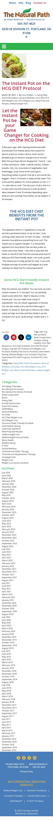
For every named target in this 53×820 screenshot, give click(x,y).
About (12, 2)
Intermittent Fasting (11, 426)
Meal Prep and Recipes (24, 370)
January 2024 (8, 509)
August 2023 (7, 518)
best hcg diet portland (40, 333)
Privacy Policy (26, 771)
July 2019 (6, 651)
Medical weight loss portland (15, 437)
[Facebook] (18, 758)
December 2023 (9, 512)
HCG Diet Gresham (21, 346)
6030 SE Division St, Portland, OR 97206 (26, 31)
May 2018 (6, 690)
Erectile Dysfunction (11, 403)
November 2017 (9, 707)
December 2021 (9, 569)
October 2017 (8, 710)
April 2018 (6, 693)
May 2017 (6, 724)
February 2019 (8, 665)
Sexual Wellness (9, 448)
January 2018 (8, 702)
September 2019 (9, 645)
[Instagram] (29, 758)
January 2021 (8, 600)
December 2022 (9, 535)
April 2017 (6, 727)
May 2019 (6, 656)
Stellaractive (32, 813)
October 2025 (8, 489)
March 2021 (7, 594)
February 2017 (8, 733)
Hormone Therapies (13, 795)
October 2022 (8, 540)
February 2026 (8, 481)
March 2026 (7, 478)
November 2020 (9, 605)
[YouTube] (34, 758)
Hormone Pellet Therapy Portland (17, 423)
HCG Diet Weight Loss (30, 366)
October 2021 (8, 574)
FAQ (20, 2)
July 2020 (6, 617)
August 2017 (7, 716)
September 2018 (9, 679)
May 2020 (6, 622)
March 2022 (7, 560)
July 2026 (6, 472)
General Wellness (27, 97)
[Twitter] (24, 758)
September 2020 (9, 611)
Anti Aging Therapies (11, 386)
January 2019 (8, 668)
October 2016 (8, 744)
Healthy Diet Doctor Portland (24, 351)
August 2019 (7, 648)
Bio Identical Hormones (13, 389)
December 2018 (9, 671)
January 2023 (8, 532)
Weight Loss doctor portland (15, 462)
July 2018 (6, 685)
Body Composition (10, 394)
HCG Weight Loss (27, 100)
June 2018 (6, 688)
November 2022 (9, 537)
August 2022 (7, 546)
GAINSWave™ (16, 801)
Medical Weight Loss (13, 790)
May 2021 (6, 588)
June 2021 (6, 585)
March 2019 (7, 662)
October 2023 (8, 515)
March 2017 (7, 730)
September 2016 (9, 747)
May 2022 (6, 554)
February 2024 (8, 506)
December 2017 (9, 705)
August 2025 (7, 492)
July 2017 (6, 719)
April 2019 (6, 659)
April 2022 (6, 557)
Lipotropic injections (11, 428)
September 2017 (9, 713)
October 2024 (8, 498)
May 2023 (6, 523)
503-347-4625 (26, 24)
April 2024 (6, 503)
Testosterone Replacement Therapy (18, 454)
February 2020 (8, 631)
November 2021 (9, 571)
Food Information (10, 97)
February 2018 (8, 699)
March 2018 (7, 696)
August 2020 (7, 614)
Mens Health (8, 440)
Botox (4, 397)
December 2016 (9, 739)
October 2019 (8, 642)
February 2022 (8, 563)
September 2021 (9, 577)
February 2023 (8, 529)
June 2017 (6, 722)
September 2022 (9, 543)
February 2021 (8, 597)
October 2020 (8, 608)
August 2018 (7, 682)
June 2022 (6, 552)
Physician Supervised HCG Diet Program (24, 356)
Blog (28, 2)
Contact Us (39, 2)
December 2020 (9, 603)
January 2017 (8, 736)
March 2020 (7, 628)
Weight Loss (7, 460)
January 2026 (8, 484)
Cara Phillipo (28, 95)
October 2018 (8, 676)
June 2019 (6, 654)
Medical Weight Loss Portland (23, 354)
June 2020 (6, 620)
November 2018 (9, 673)
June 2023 (6, 520)
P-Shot (5, 445)
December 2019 (9, 637)
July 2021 (6, 583)
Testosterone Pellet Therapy (15, 451)
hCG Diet (40, 97)
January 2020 (8, 634)
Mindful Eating (8, 443)
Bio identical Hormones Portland (17, 392)
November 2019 (9, 639)
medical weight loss (19, 103)
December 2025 (9, 486)
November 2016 (9, 741)
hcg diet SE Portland (19, 348)
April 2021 (6, 591)
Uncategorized (8, 457)
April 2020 (6, 625)
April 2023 (6, 526)
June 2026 (6, 475)
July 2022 (6, 549)
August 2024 (7, 501)
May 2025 (6, 495)
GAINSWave (7, 409)
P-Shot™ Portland (35, 801)
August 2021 (7, 580)
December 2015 (9, 750)
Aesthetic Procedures (37, 790)
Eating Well (42, 95)
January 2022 (8, 566)
